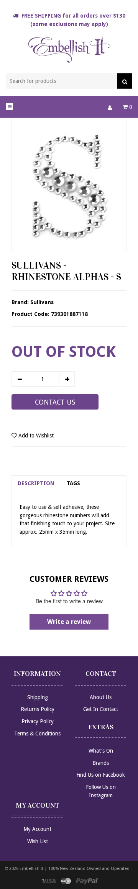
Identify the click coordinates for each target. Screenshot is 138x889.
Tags (73, 483)
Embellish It (31, 868)
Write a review (69, 621)
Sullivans (42, 302)
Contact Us (55, 402)
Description (36, 483)
